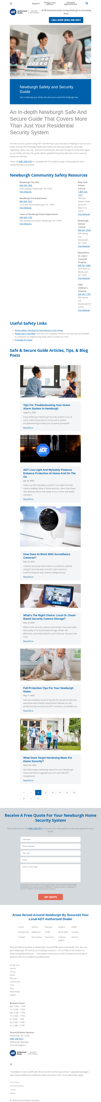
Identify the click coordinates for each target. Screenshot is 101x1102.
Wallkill (74, 927)
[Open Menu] (11, 3)
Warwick (74, 937)
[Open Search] (87, 3)
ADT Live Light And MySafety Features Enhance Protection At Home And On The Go (49, 473)
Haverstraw (49, 937)
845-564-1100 (26, 217)
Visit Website (26, 192)
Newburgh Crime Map (25, 333)
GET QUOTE (50, 896)
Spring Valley (63, 932)
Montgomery (23, 932)
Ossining (74, 932)
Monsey (35, 927)
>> (38, 798)
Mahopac (48, 927)
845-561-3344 (84, 230)
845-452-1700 (84, 294)
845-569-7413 (26, 201)
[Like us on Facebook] (11, 1065)
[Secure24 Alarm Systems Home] (24, 12)
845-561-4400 (84, 265)
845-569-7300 (26, 185)
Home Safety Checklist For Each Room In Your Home (39, 330)
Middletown (36, 932)
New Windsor (37, 937)
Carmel (21, 927)
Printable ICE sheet (23, 340)
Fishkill (47, 932)
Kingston (61, 927)
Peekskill (21, 937)
